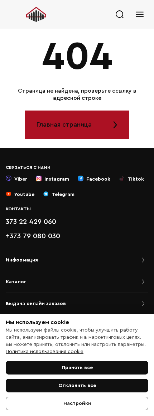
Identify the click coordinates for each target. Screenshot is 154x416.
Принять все (77, 367)
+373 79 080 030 (33, 236)
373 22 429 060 (31, 221)
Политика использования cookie (44, 351)
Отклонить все (77, 385)
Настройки (77, 403)
